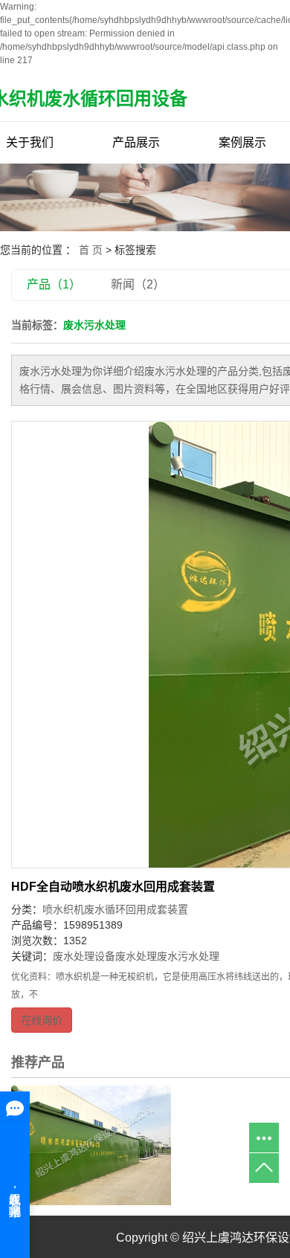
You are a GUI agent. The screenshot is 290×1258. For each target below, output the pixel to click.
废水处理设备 (84, 956)
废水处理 (136, 956)
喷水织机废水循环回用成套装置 (115, 909)
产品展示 (136, 142)
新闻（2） (138, 284)
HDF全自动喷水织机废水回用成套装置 (113, 886)
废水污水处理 (188, 956)
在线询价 (41, 1020)
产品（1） (54, 284)
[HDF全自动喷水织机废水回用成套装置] (91, 1145)
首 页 (91, 250)
